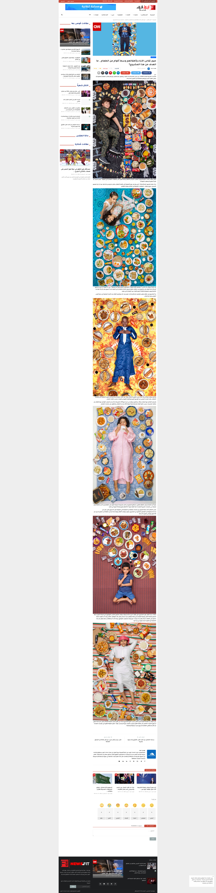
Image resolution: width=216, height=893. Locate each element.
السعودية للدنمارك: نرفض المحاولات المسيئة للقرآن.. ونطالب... (104, 789)
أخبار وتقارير (149, 19)
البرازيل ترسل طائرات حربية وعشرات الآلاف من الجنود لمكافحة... (70, 117)
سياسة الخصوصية (118, 1)
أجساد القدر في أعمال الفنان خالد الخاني (71, 100)
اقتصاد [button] (128, 15)
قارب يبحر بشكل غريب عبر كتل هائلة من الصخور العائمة (108, 740)
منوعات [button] (96, 15)
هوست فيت (153, 68)
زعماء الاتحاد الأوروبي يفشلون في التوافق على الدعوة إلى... (136, 864)
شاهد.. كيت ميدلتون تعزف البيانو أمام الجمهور (137, 879)
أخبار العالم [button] (105, 15)
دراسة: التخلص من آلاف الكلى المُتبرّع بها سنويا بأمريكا (141, 740)
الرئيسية (152, 15)
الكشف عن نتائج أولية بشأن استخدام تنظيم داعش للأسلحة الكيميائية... (70, 75)
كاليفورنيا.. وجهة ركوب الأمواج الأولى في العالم (70, 58)
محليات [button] (136, 15)
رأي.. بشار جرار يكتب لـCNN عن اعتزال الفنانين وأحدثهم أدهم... (70, 92)
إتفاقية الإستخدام (129, 1)
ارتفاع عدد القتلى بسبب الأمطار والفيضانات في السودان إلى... (72, 109)
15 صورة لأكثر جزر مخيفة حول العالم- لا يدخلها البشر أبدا (70, 50)
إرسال (152, 838)
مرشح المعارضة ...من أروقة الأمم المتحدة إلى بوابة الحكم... (137, 872)
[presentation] (62, 152)
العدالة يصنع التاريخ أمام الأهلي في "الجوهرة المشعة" (77, 170)
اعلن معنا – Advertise (107, 1)
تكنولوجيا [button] (120, 15)
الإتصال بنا (137, 1)
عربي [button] (112, 15)
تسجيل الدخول (70, 1)
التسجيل (63, 1)
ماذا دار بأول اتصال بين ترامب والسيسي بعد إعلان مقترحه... (125, 788)
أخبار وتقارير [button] (144, 15)
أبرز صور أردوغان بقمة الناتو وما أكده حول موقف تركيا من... (146, 788)
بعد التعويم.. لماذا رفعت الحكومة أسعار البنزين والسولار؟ (71, 67)
